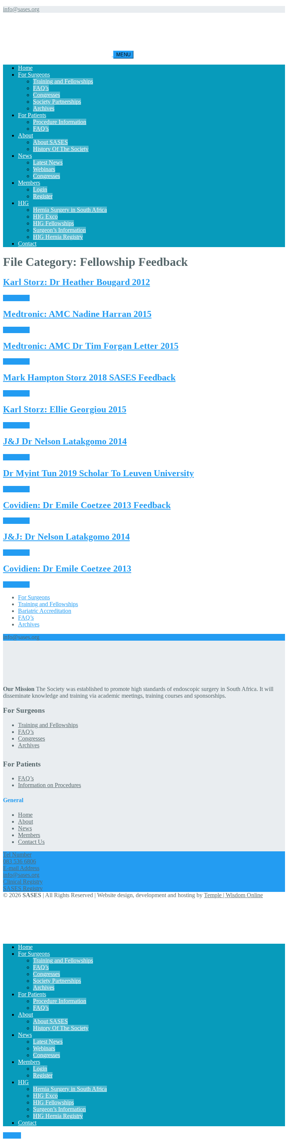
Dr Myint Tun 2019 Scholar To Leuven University (98, 473)
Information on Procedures (49, 785)
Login (40, 189)
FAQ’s (41, 88)
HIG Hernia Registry (58, 237)
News (25, 155)
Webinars (44, 169)
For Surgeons (34, 74)
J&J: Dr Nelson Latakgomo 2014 (66, 537)
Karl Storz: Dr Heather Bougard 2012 (76, 282)
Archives (43, 108)
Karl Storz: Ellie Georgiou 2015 (64, 409)
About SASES (50, 142)
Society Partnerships (57, 101)
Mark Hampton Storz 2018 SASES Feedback (89, 377)
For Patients (32, 115)
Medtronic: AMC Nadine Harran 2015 (77, 314)
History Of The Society (60, 149)
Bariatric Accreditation (44, 611)
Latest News (48, 162)
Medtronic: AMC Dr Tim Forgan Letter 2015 (90, 346)
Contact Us (31, 842)
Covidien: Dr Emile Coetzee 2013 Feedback (87, 505)
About (25, 135)
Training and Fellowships (63, 81)
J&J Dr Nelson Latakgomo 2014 (65, 441)
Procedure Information (59, 122)
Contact (27, 243)
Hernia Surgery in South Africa (70, 210)
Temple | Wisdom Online (233, 895)
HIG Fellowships (53, 223)
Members (29, 183)
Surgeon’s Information (59, 230)
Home (25, 68)
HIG (23, 203)
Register (42, 196)
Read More (16, 298)
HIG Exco (45, 216)
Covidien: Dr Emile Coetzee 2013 (67, 568)
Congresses (46, 95)
